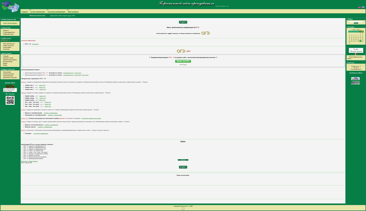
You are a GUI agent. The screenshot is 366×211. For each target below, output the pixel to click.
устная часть (77, 73)
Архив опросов (33, 161)
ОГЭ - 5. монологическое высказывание (35, 157)
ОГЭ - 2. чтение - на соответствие (33, 150)
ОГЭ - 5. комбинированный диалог (33, 158)
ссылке (184, 64)
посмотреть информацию (41, 133)
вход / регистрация (10, 23)
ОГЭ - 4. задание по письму (32, 155)
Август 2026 (356, 29)
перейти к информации (50, 113)
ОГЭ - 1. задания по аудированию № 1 (35, 146)
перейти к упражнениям (55, 115)
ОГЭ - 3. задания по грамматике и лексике (36, 153)
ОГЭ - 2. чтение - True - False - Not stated (35, 152)
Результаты (24, 161)
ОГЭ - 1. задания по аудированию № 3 (35, 149)
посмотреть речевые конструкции (91, 118)
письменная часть (68, 73)
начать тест (42, 85)
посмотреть (35, 44)
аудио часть (85, 75)
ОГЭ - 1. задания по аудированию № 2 (35, 147)
